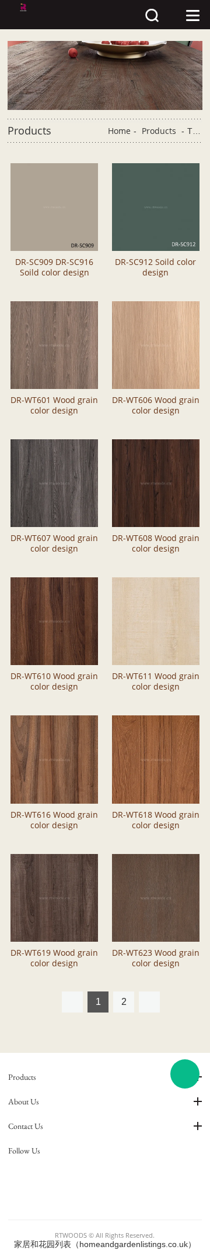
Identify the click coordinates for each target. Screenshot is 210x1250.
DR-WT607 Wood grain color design (54, 543)
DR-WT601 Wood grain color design (54, 405)
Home (119, 130)
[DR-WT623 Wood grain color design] (156, 898)
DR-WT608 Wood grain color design (156, 543)
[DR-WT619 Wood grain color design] (54, 898)
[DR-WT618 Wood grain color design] (156, 759)
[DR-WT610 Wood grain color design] (54, 621)
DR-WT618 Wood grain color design (156, 820)
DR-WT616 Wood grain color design (54, 820)
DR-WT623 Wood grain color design (156, 958)
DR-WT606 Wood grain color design (156, 405)
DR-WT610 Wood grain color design (54, 681)
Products (159, 130)
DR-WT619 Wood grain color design (54, 958)
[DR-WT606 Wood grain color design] (156, 345)
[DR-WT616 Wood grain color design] (54, 759)
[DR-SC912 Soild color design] (156, 207)
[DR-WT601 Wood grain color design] (54, 345)
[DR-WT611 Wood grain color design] (156, 621)
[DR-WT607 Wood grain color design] (54, 483)
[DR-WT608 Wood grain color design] (156, 483)
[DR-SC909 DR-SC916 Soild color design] (54, 207)
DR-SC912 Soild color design (155, 267)
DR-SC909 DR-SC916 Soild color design (54, 267)
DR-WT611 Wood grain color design (156, 681)
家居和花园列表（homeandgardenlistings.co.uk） (105, 1244)
